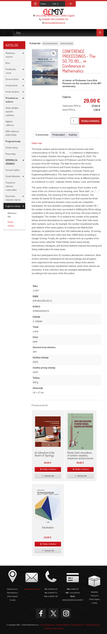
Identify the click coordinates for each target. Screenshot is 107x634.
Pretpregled (58, 135)
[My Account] (70, 4)
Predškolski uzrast (11, 71)
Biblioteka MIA (12, 215)
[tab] (42, 135)
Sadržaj (73, 135)
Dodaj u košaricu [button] (49, 469)
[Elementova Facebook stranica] (41, 613)
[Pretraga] (100, 32)
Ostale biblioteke (13, 176)
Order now (37, 143)
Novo (8, 62)
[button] (53, 53)
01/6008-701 (62, 19)
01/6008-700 (48, 19)
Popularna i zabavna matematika (11, 186)
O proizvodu (42, 135)
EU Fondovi (58, 629)
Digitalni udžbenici (10, 123)
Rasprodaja (11, 153)
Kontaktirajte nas (77, 625)
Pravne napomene (48, 625)
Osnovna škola (12, 79)
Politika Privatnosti (63, 625)
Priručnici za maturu (12, 99)
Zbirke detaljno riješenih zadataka (12, 111)
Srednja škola (12, 85)
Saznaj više (49, 476)
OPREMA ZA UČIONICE (11, 162)
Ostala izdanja (12, 147)
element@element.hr (55, 23)
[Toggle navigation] (8, 32)
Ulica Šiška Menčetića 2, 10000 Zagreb (55, 16)
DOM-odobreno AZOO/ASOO (12, 133)
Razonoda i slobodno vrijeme (13, 198)
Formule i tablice (13, 169)
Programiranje (13, 141)
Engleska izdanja (13, 205)
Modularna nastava (10, 55)
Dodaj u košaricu (90, 121)
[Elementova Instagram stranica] (66, 613)
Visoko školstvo (12, 91)
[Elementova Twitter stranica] (53, 613)
